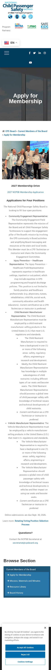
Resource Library (18, 587)
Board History (16, 593)
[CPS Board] (25, 10)
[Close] (45, 628)
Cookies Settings (25, 662)
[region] (25, 647)
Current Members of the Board (21, 569)
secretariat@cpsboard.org (25, 543)
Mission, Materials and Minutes (25, 581)
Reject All (25, 655)
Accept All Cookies (25, 647)
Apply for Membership (20, 575)
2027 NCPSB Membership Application (25, 192)
